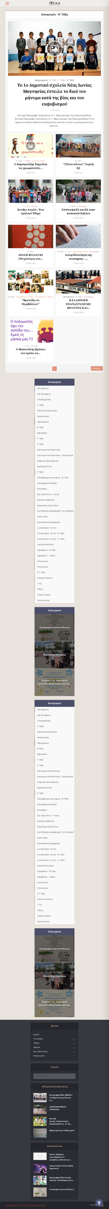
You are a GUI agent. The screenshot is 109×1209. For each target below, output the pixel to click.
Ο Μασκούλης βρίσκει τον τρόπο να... (30, 351)
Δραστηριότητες (80, 252)
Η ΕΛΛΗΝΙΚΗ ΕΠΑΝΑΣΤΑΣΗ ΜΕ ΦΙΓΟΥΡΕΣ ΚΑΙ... (78, 304)
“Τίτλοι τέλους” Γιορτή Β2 (78, 166)
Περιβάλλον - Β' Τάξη (25, 297)
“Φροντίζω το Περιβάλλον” (30, 302)
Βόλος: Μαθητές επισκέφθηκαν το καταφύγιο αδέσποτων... (60, 1157)
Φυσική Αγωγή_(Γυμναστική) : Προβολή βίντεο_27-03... (60, 1121)
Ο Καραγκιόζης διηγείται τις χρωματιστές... (30, 166)
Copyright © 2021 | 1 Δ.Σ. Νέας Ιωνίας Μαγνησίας (25, 1205)
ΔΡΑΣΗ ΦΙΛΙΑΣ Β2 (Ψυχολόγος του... (30, 257)
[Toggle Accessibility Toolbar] (101, 1203)
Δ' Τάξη (68, 252)
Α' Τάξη (27, 206)
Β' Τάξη (53, 80)
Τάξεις (36, 1043)
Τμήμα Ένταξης (38, 161)
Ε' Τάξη (70, 80)
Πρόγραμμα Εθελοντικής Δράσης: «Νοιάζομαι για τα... (61, 1179)
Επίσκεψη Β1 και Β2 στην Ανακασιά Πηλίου (78, 211)
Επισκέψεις (82, 206)
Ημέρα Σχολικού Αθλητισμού (61, 1130)
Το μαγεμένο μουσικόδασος (54, 627)
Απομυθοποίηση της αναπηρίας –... (78, 257)
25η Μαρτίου (68, 297)
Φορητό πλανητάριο (54, 654)
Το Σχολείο (38, 1038)
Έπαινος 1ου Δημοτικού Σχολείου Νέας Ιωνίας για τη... (54, 682)
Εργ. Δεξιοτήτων (40, 1051)
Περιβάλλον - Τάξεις (44, 297)
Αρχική (36, 1034)
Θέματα (36, 1047)
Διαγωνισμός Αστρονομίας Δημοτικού (61, 1167)
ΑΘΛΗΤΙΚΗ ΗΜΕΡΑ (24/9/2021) (57, 1108)
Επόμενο (96, 368)
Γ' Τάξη (61, 80)
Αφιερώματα (41, 80)
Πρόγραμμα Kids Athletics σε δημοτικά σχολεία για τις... (60, 1098)
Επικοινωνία (38, 1055)
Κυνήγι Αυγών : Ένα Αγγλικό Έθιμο (30, 211)
